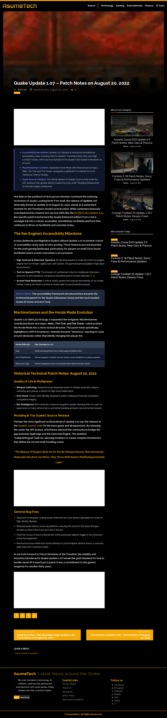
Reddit (117, 694)
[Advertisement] (59, 127)
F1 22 (92, 276)
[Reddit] (112, 694)
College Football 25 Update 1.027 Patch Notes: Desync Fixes (132, 214)
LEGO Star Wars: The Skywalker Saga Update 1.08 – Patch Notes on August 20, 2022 (46, 636)
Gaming (17, 93)
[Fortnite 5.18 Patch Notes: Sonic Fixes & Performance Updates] (132, 162)
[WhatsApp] (34, 615)
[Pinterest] (28, 615)
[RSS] (112, 697)
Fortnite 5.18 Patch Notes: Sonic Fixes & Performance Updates (132, 178)
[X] (22, 615)
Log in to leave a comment (26, 653)
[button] (91, 6)
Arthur (125, 146)
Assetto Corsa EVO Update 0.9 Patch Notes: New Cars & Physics (132, 141)
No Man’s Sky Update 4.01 (88, 212)
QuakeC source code (30, 425)
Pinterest (118, 691)
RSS (116, 698)
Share (117, 701)
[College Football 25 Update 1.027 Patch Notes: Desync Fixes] (132, 199)
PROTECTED (24, 697)
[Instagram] (112, 688)
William (22, 90)
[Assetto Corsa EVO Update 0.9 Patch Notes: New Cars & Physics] (132, 125)
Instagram (119, 688)
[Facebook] (16, 615)
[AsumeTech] (20, 5)
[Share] (112, 700)
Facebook (119, 685)
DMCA (16, 697)
